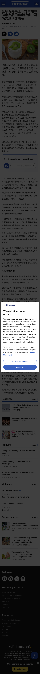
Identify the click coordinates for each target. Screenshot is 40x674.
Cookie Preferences (20, 361)
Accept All (20, 367)
